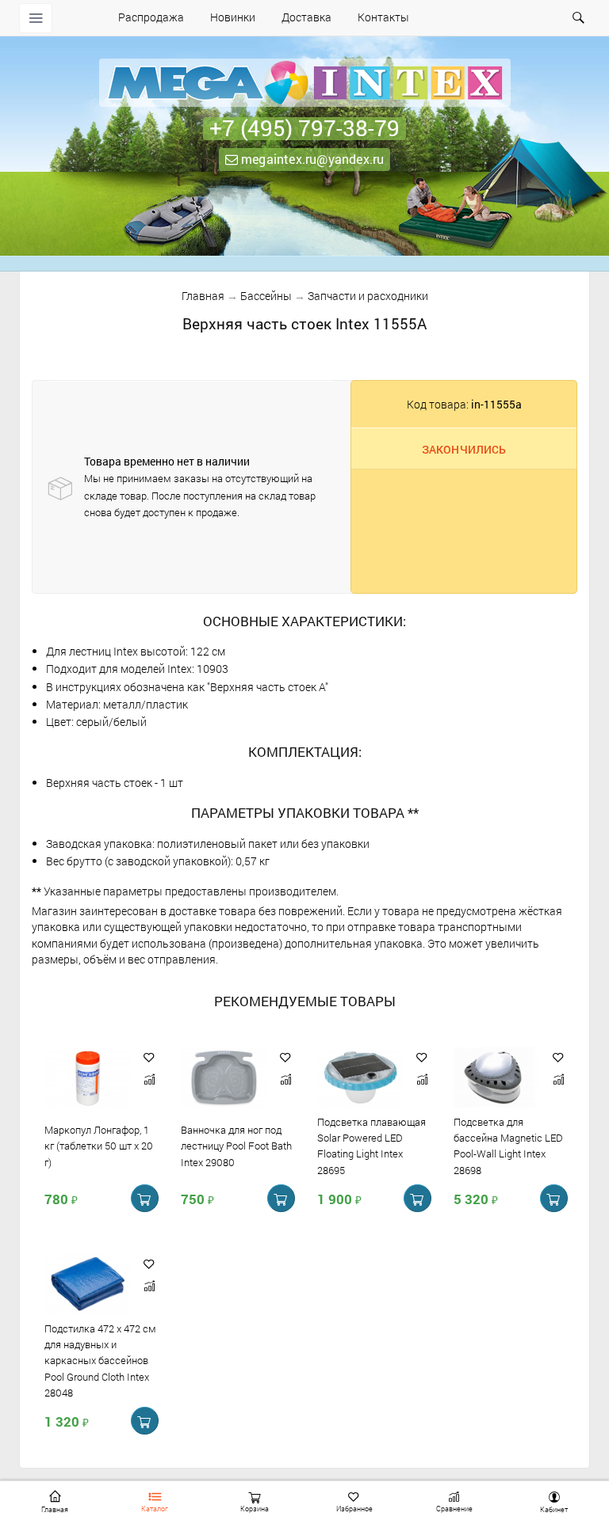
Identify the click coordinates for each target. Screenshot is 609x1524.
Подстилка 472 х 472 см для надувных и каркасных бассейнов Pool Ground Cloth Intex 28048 (100, 1360)
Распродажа (151, 17)
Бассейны (266, 295)
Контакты (383, 17)
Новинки (232, 17)
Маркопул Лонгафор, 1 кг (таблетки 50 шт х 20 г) (98, 1146)
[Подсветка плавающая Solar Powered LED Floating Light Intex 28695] (360, 1077)
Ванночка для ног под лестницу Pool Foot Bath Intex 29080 (236, 1146)
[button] (149, 1057)
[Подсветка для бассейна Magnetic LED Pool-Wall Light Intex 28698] (497, 1077)
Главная (203, 295)
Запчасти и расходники (368, 295)
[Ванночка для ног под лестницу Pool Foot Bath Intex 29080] (224, 1077)
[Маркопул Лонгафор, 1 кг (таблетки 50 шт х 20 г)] (87, 1077)
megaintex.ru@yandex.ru (311, 158)
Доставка (306, 17)
